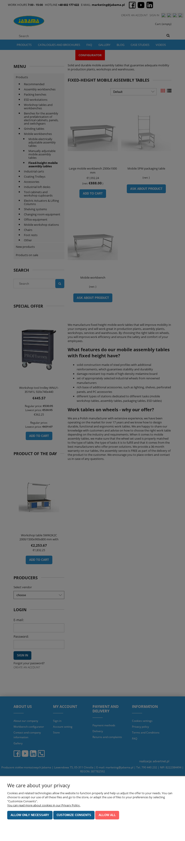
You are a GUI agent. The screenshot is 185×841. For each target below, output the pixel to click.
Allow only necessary (30, 815)
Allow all (107, 815)
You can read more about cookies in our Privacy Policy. (43, 805)
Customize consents (74, 815)
